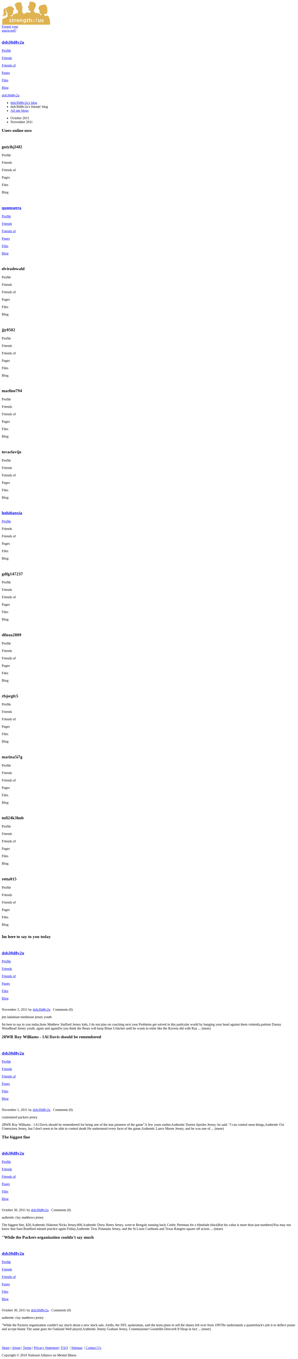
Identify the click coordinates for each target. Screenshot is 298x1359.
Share (6, 1348)
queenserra (11, 207)
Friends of (9, 65)
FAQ (64, 1348)
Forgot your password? (10, 28)
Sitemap (76, 1348)
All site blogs (19, 110)
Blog (5, 88)
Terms (27, 1348)
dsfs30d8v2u (13, 42)
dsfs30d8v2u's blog (23, 103)
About (16, 1348)
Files (5, 80)
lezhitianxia (12, 512)
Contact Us (93, 1348)
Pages (6, 73)
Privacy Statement (46, 1348)
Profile (6, 50)
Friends (7, 58)
